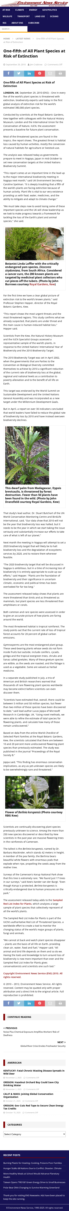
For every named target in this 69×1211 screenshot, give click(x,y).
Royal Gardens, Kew (42, 284)
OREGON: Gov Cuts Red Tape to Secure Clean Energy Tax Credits (33, 1107)
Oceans (54, 16)
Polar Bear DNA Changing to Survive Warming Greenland (31, 1187)
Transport (23, 16)
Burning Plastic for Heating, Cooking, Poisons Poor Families (32, 1162)
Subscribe (33, 22)
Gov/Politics (49, 9)
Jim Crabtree (36, 64)
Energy (33, 9)
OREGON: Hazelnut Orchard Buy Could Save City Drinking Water (31, 1084)
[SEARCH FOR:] (13, 28)
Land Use (40, 16)
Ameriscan (14, 1062)
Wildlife (7, 16)
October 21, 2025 (13, 1101)
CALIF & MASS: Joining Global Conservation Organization (28, 1095)
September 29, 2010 (16, 64)
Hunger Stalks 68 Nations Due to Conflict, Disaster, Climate (32, 1168)
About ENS (17, 22)
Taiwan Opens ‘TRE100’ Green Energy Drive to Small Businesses (34, 1182)
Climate (19, 9)
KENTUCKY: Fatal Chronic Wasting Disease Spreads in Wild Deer (33, 1072)
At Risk (6, 9)
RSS (4, 22)
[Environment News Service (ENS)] (34, 4)
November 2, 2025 (13, 1077)
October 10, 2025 (13, 1112)
